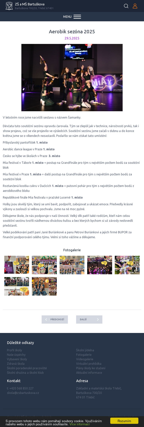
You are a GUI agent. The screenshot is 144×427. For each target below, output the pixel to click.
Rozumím (124, 420)
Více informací (79, 424)
